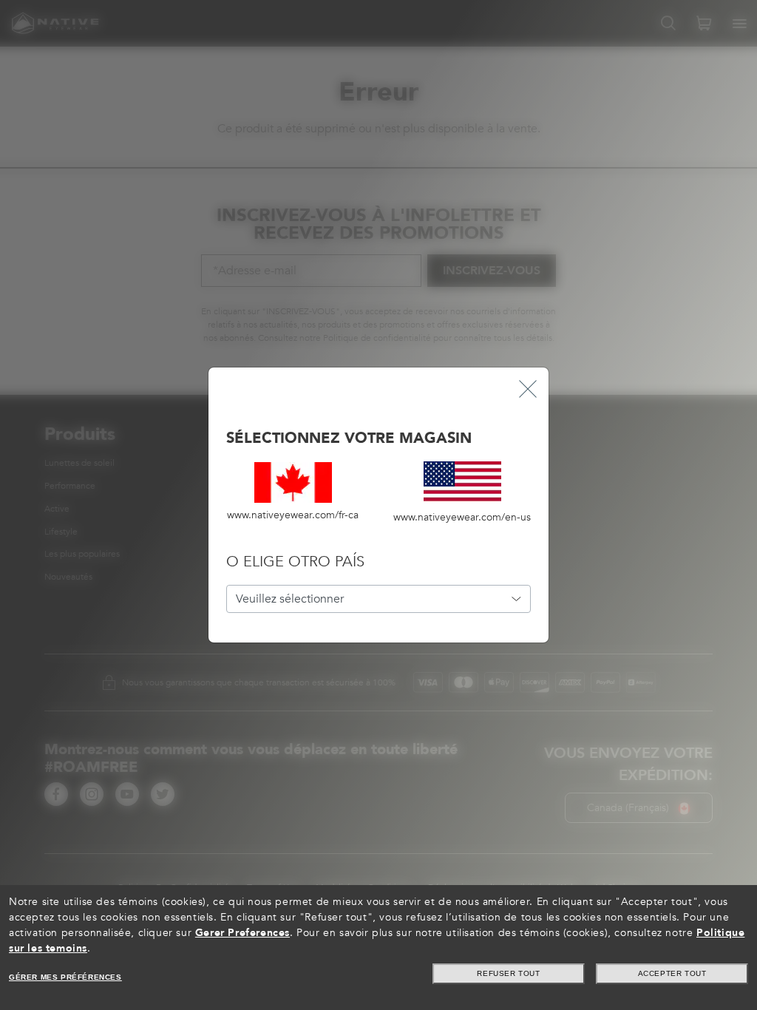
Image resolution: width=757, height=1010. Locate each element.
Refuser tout (508, 973)
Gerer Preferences (242, 933)
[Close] (528, 388)
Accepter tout (672, 973)
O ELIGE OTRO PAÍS (295, 562)
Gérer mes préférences (65, 977)
